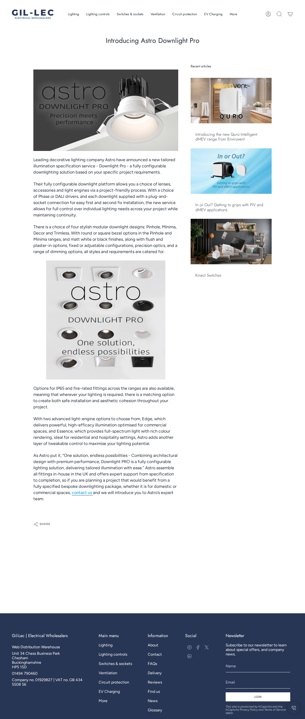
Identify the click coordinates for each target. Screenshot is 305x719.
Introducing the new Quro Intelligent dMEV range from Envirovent (226, 136)
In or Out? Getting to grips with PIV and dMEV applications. (229, 207)
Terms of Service (275, 709)
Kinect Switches (208, 275)
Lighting (105, 645)
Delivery (155, 673)
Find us (154, 691)
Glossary (155, 710)
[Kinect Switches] (231, 241)
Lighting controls (113, 654)
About (153, 645)
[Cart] (290, 14)
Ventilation (108, 673)
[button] (73, 14)
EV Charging (109, 691)
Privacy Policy (249, 709)
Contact (155, 654)
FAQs (152, 663)
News (153, 701)
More (103, 701)
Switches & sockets (115, 663)
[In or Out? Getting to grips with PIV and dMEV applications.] (231, 171)
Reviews (155, 682)
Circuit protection (114, 682)
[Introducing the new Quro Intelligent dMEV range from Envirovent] (231, 100)
